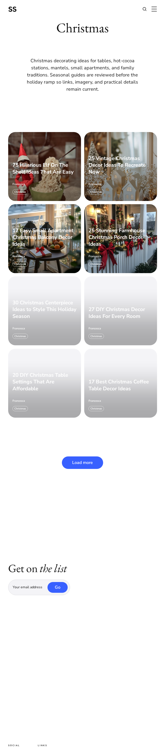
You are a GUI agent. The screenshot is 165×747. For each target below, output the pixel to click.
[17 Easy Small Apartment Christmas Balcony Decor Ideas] (44, 238)
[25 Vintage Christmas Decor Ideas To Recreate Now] (120, 166)
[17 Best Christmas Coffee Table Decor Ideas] (120, 383)
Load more (82, 462)
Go (57, 587)
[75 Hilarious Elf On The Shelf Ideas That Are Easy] (44, 166)
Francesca (18, 184)
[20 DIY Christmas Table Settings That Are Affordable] (44, 383)
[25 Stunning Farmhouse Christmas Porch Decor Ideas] (120, 238)
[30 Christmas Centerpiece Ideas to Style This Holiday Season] (44, 310)
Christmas (20, 191)
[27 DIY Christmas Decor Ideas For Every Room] (120, 310)
